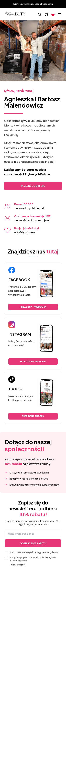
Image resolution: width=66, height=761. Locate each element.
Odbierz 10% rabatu (33, 543)
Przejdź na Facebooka (33, 307)
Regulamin (52, 552)
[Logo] (15, 14)
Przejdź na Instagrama (33, 361)
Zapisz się (53, 613)
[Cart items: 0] (46, 14)
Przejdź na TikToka (33, 416)
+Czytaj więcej (17, 564)
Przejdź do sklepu (33, 185)
